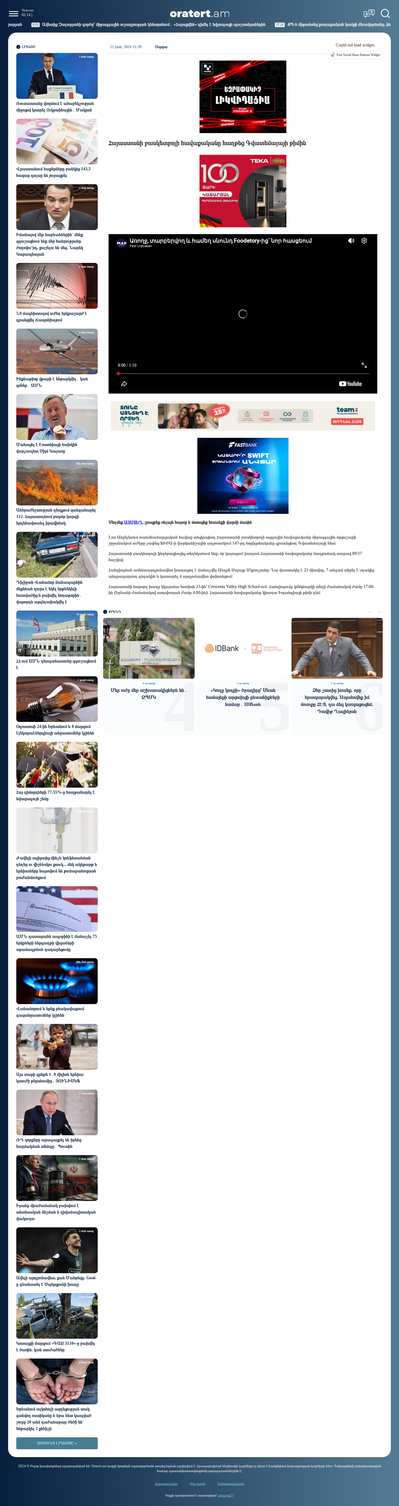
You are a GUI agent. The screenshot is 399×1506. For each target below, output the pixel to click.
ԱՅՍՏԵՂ (132, 522)
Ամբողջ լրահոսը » (57, 1443)
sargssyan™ (226, 1495)
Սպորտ (161, 47)
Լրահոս (28, 47)
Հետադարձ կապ (166, 1484)
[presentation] (369, 611)
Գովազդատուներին (230, 1484)
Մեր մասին (197, 1484)
